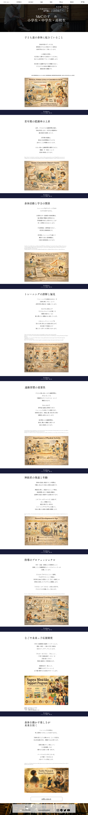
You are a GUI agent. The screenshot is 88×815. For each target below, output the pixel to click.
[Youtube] (68, 810)
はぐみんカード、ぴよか (32, 707)
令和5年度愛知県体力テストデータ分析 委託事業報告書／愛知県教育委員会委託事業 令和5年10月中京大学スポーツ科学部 (52, 75)
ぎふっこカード (31, 708)
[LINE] (61, 810)
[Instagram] (57, 810)
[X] (65, 810)
